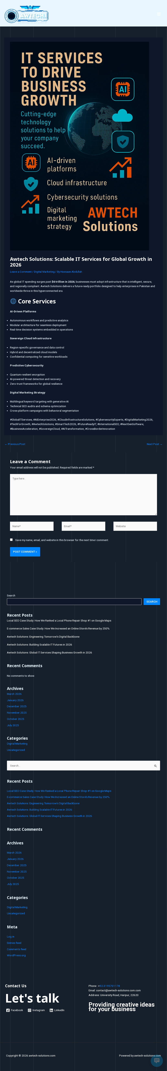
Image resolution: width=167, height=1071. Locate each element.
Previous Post (14, 444)
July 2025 (13, 725)
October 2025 (15, 719)
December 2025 (16, 706)
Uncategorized (16, 749)
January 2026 (15, 700)
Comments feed (16, 949)
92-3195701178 (110, 985)
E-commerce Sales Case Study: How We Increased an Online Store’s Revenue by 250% (58, 628)
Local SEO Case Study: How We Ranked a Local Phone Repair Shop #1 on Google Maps (59, 620)
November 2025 (17, 712)
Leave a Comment (21, 271)
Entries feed (14, 942)
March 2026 (14, 693)
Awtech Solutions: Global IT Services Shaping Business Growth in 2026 (49, 652)
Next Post (155, 444)
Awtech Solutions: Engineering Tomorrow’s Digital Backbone (43, 636)
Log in (10, 936)
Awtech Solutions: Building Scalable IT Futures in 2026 (39, 644)
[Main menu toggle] (159, 14)
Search (11, 595)
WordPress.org (16, 955)
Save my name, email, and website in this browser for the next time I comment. (62, 540)
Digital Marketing (44, 271)
